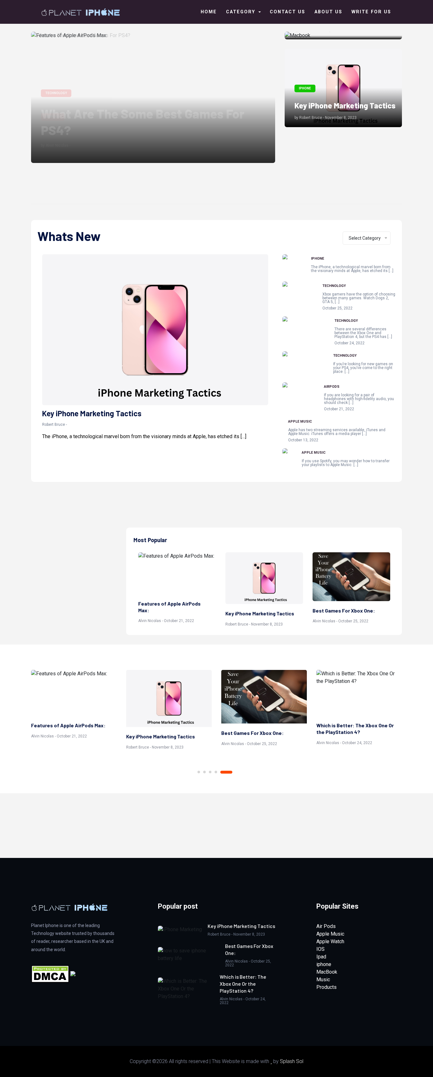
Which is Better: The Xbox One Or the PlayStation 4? (355, 728)
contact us (287, 12)
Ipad (321, 957)
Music (323, 979)
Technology (334, 286)
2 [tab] (204, 772)
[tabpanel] (74, 705)
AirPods (331, 387)
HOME (209, 12)
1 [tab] (198, 772)
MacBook (326, 972)
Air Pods (326, 926)
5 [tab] (226, 772)
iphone (323, 964)
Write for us (371, 12)
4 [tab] (216, 772)
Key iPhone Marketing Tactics (345, 105)
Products (326, 987)
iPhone (317, 258)
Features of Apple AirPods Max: (130, 131)
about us (328, 12)
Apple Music (300, 421)
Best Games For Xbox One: (344, 610)
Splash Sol (291, 1061)
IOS (320, 949)
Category (241, 12)
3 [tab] (210, 772)
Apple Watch (330, 941)
